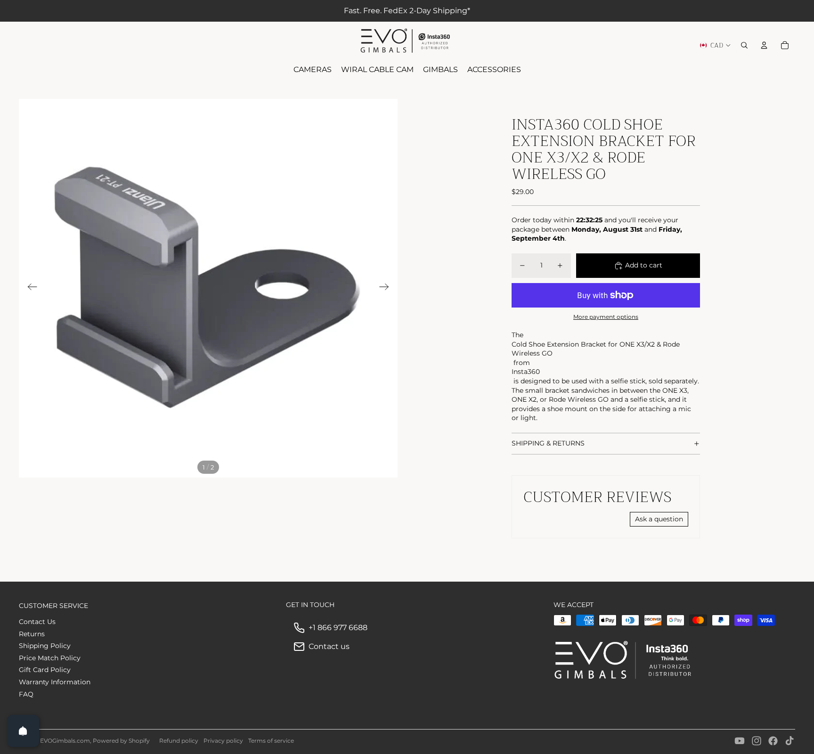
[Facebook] (773, 740)
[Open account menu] (764, 45)
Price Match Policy (50, 658)
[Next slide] (387, 288)
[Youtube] (739, 740)
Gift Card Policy (45, 669)
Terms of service (271, 740)
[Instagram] (756, 740)
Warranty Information (54, 682)
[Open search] (744, 45)
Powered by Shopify (121, 740)
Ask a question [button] (659, 519)
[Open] (23, 731)
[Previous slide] (29, 288)
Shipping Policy (45, 645)
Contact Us (37, 621)
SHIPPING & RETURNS (548, 443)
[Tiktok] (789, 740)
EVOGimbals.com (65, 740)
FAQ (26, 694)
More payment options (605, 317)
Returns (32, 634)
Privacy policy (223, 740)
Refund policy (178, 740)
